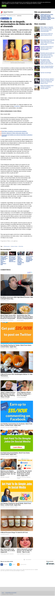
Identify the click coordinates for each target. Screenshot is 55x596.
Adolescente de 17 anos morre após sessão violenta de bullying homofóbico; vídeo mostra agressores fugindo (47, 17)
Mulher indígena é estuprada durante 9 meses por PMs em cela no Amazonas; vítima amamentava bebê (4, 260)
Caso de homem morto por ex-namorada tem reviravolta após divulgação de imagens (29, 259)
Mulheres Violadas (14, 246)
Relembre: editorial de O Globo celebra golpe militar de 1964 (15, 133)
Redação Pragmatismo (8, 11)
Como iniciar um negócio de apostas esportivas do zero (46, 34)
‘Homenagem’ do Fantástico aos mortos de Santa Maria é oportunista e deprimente (17, 135)
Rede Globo (3, 15)
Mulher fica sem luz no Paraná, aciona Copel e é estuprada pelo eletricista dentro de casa (12, 259)
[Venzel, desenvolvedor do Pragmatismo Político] (50, 563)
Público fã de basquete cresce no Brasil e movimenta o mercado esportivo (46, 87)
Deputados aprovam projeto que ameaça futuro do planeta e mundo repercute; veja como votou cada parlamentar (47, 55)
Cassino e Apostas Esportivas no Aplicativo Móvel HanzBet (46, 67)
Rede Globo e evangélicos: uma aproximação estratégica (14, 131)
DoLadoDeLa (17, 106)
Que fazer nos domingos (45, 72)
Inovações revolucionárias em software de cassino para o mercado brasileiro (46, 48)
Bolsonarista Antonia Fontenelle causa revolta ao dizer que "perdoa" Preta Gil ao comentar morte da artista (47, 42)
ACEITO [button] (4, 5)
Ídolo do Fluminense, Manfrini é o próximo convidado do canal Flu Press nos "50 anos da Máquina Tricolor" (47, 81)
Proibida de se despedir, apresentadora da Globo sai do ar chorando (16, 23)
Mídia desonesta (7, 246)
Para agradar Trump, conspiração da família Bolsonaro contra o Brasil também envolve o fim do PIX (46, 61)
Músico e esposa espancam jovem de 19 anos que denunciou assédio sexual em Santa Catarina (20, 260)
